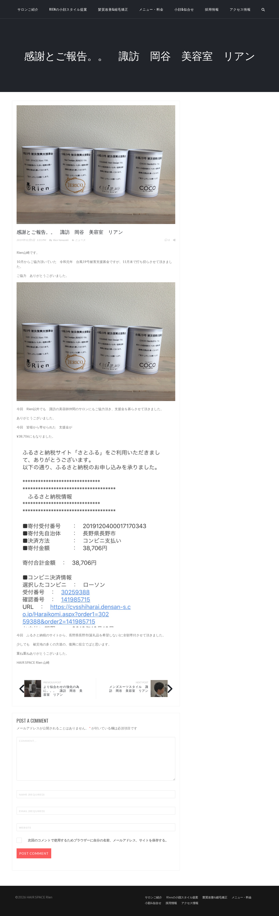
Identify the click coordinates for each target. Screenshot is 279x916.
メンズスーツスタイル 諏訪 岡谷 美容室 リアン (128, 688)
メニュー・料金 (151, 9)
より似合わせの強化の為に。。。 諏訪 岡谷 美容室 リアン (63, 690)
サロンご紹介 (153, 897)
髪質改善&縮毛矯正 (113, 9)
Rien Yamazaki (61, 240)
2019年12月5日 (26, 240)
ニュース (80, 240)
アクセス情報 (240, 9)
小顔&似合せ (184, 9)
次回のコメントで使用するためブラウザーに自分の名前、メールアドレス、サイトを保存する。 (98, 840)
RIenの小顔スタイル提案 (68, 9)
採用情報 (212, 9)
